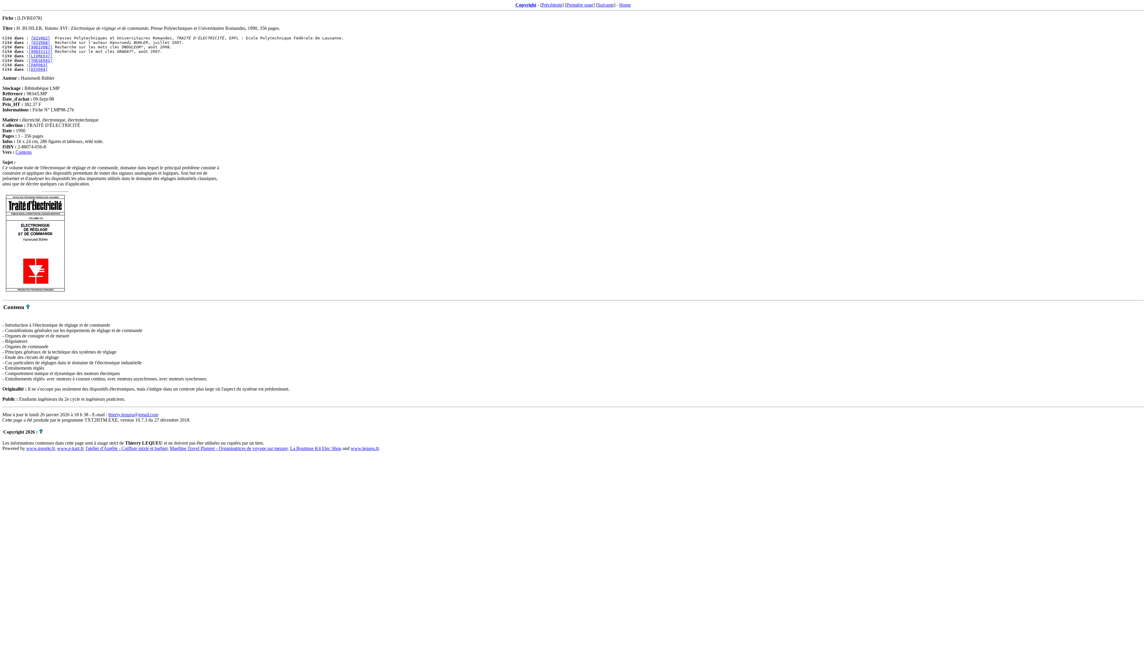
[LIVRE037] (41, 56)
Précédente (552, 4)
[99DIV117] (41, 51)
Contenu (24, 152)
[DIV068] (40, 42)
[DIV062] (40, 38)
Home (625, 4)
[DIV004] (38, 69)
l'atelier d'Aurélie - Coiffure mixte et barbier (126, 448)
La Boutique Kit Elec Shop (315, 448)
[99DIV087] (41, 47)
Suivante (605, 4)
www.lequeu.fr (365, 448)
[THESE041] (41, 60)
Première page (579, 4)
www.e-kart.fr (70, 448)
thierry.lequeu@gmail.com (133, 414)
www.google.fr (40, 448)
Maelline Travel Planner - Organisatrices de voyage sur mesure (229, 448)
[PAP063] (38, 65)
